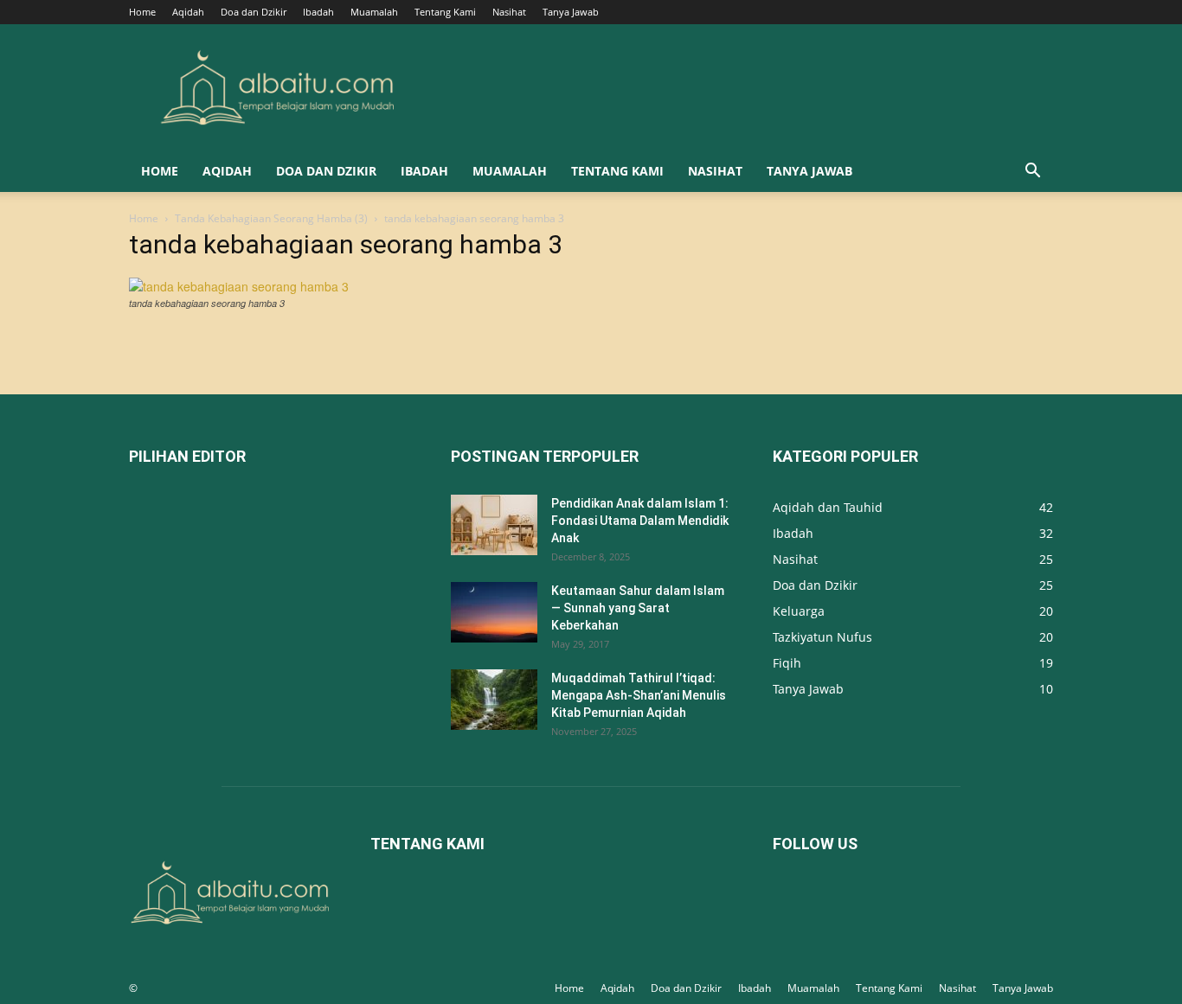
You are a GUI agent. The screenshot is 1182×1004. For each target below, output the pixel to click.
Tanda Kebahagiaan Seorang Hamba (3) (271, 218)
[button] (1032, 172)
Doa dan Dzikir (253, 11)
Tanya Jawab (571, 11)
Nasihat (509, 11)
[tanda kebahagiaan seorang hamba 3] (239, 286)
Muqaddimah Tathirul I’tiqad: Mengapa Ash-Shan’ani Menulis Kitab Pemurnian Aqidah (638, 695)
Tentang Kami (445, 11)
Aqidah (188, 11)
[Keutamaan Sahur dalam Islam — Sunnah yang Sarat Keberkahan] (494, 612)
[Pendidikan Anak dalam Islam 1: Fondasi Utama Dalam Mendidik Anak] (494, 525)
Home (142, 11)
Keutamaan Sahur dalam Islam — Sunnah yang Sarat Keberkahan (637, 608)
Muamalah (374, 11)
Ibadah (318, 11)
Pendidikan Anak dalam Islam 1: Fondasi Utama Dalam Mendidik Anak (640, 520)
